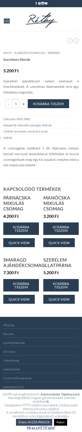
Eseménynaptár (14, 343)
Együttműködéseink (17, 378)
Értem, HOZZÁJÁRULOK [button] (34, 422)
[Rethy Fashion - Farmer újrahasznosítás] (41, 19)
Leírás (7, 137)
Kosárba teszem (48, 104)
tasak (44, 131)
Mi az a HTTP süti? (41, 427)
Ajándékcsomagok (29, 53)
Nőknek (54, 53)
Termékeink (11, 360)
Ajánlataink (11, 369)
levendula (20, 131)
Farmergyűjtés (13, 387)
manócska (33, 131)
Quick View (19, 243)
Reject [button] (61, 422)
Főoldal (9, 325)
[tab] (41, 137)
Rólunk (8, 334)
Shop (7, 53)
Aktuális (9, 351)
